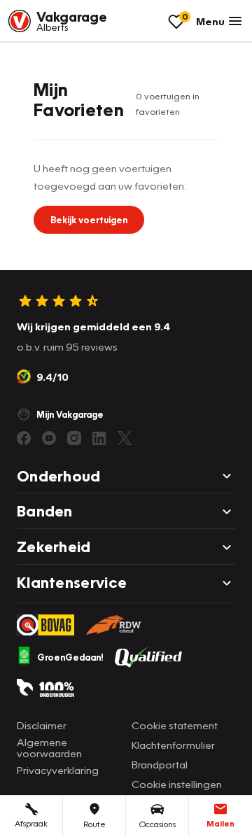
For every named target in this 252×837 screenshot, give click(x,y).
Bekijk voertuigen (88, 219)
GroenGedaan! (70, 657)
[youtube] (49, 438)
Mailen (220, 823)
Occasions (157, 824)
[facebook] (24, 438)
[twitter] (125, 438)
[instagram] (74, 438)
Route (94, 824)
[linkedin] (99, 438)
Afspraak (31, 823)
